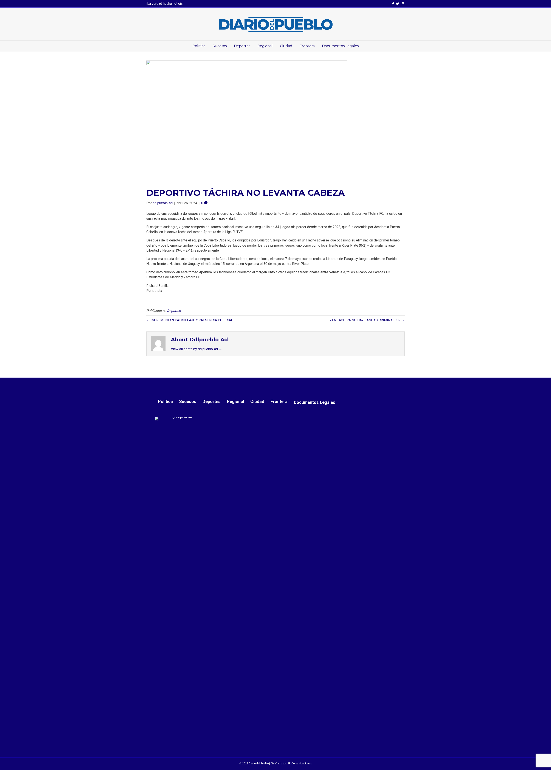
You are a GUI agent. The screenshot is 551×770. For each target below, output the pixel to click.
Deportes (242, 46)
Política (198, 46)
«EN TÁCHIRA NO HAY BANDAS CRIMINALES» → (367, 320)
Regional (265, 46)
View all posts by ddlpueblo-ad (196, 349)
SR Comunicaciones (300, 763)
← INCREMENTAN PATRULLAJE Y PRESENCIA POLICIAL (189, 320)
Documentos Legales (340, 46)
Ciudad (286, 46)
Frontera (307, 46)
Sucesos (220, 46)
